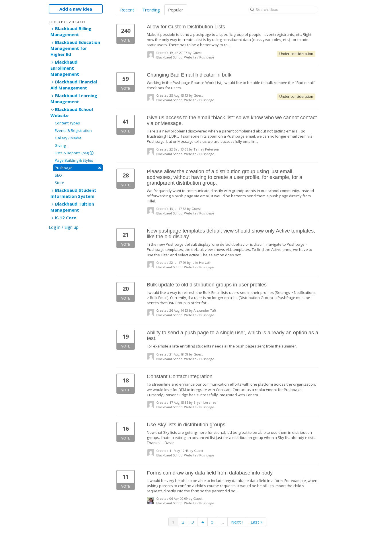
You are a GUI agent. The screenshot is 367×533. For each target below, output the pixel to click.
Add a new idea (75, 9)
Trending (151, 10)
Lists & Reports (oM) (72, 152)
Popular (175, 10)
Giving (60, 145)
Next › (237, 522)
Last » (257, 522)
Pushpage (78, 167)
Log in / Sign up (64, 227)
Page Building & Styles (74, 160)
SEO (58, 175)
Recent (127, 10)
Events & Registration (73, 130)
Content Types (67, 123)
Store (59, 182)
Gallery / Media (68, 137)
